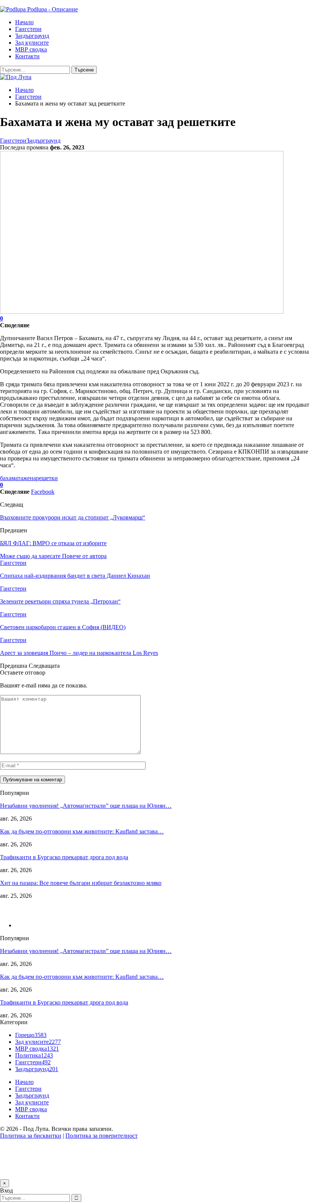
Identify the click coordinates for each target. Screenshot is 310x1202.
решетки (47, 478)
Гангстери (28, 29)
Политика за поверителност (101, 1135)
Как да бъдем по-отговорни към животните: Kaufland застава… (82, 831)
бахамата (11, 478)
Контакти (27, 56)
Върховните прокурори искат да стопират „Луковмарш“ (72, 517)
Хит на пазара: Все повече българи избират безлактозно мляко (80, 883)
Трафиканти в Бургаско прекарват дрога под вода (64, 857)
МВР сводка (31, 49)
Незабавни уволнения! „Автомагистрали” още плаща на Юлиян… (86, 805)
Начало (24, 22)
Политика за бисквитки (30, 1135)
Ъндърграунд (32, 36)
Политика (34, 1055)
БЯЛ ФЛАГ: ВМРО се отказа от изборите (53, 543)
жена (29, 478)
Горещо (30, 1035)
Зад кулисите (32, 42)
